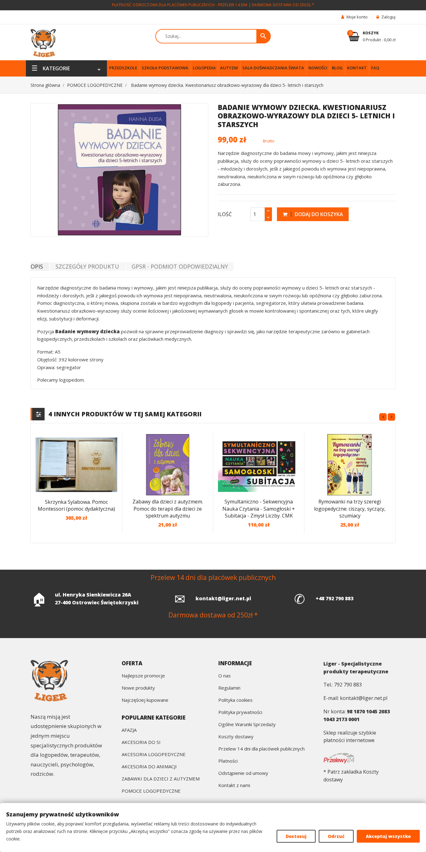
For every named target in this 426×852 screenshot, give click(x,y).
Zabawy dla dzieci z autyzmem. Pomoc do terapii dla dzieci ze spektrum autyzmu (168, 508)
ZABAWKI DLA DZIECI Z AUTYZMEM (161, 779)
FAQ (375, 68)
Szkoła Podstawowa (165, 68)
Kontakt (357, 68)
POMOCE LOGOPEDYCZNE (151, 791)
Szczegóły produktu (87, 266)
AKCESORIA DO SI (141, 742)
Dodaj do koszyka (318, 214)
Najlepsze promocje (143, 676)
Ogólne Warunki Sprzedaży (247, 724)
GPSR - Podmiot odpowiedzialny (180, 266)
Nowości (317, 68)
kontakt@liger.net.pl (223, 598)
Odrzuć (336, 836)
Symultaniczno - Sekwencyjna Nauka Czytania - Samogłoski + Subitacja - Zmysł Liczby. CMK (258, 508)
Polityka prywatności (240, 712)
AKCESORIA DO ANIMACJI (149, 767)
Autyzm (229, 68)
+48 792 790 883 (334, 598)
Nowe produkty (138, 688)
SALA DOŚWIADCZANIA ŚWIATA (273, 68)
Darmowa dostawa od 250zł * (283, 4)
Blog (337, 68)
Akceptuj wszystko (388, 836)
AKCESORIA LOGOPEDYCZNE (154, 754)
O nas (224, 676)
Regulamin (229, 688)
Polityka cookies (235, 700)
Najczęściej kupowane (145, 700)
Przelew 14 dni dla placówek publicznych (261, 749)
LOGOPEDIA (204, 68)
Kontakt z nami (234, 785)
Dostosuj (296, 836)
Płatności (228, 761)
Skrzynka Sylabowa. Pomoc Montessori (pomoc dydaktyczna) (76, 505)
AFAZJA (129, 730)
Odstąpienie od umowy (243, 773)
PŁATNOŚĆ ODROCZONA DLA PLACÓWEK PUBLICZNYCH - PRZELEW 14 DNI (180, 4)
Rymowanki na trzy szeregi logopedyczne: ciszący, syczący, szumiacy (349, 508)
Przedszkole (123, 68)
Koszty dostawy (236, 737)
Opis (37, 266)
